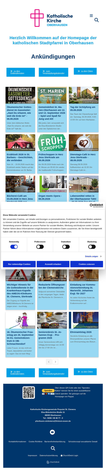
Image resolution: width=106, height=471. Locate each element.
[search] (96, 20)
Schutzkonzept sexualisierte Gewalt (82, 441)
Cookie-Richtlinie (35, 441)
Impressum (32, 455)
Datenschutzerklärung (49, 455)
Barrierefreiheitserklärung (54, 441)
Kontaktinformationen (17, 441)
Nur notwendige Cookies (19, 264)
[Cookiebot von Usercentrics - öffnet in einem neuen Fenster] (91, 206)
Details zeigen (91, 256)
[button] (91, 16)
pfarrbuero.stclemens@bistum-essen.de (53, 421)
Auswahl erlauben (53, 264)
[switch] (40, 247)
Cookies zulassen (87, 264)
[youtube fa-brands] (52, 432)
